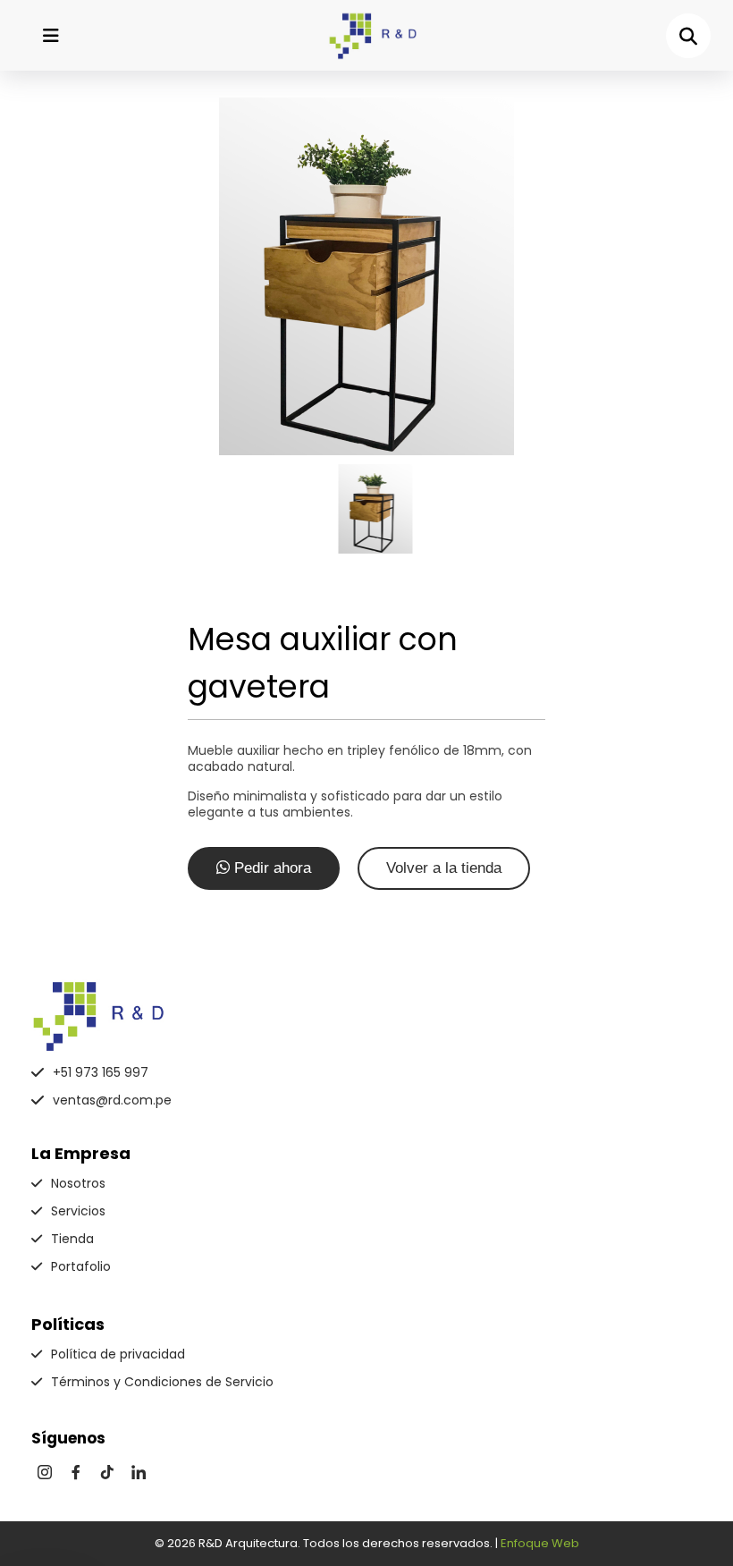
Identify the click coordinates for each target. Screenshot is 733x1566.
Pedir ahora (270, 867)
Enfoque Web (540, 1543)
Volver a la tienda (443, 867)
